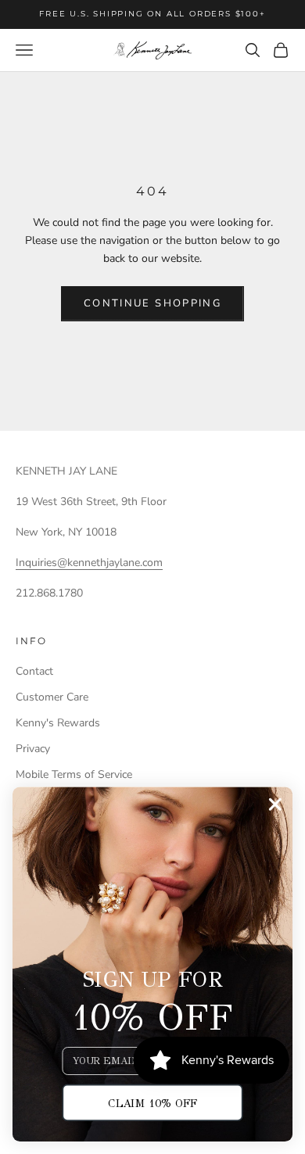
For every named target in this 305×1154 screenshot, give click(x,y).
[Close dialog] (275, 804)
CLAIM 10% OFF (152, 1103)
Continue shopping (152, 303)
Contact (34, 671)
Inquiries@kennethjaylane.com (89, 562)
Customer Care (52, 697)
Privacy (33, 748)
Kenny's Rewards (58, 722)
